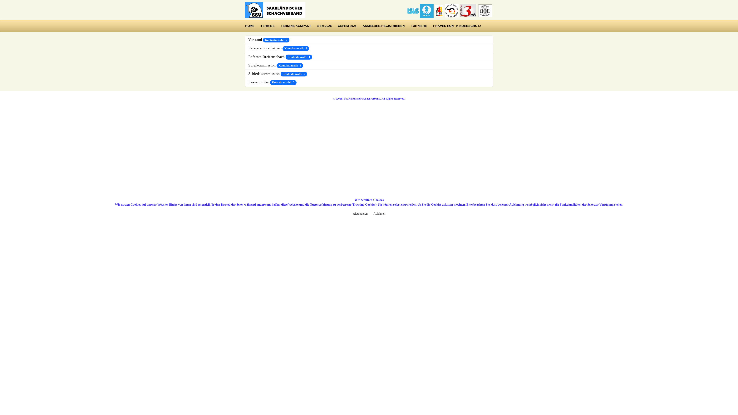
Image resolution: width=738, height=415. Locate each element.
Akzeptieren (360, 213)
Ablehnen (379, 213)
